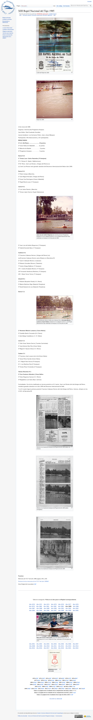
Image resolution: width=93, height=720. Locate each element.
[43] (73, 692)
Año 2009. (40, 646)
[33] (73, 686)
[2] (36, 678)
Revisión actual (36, 15)
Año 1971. (39, 604)
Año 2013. (68, 646)
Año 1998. (61, 610)
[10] (45, 680)
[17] (49, 682)
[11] (52, 680)
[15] (34, 682)
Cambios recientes (7, 19)
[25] (56, 684)
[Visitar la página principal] (8, 7)
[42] (83, 688)
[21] (77, 682)
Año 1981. (46, 606)
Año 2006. (68, 644)
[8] (75, 678)
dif (20, 15)
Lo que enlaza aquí (7, 27)
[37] (49, 688)
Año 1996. (47, 610)
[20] (70, 682)
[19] (63, 682)
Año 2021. (68, 648)
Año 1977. (68, 604)
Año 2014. (76, 646)
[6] (62, 678)
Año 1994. (32, 610)
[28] (77, 684)
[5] (56, 678)
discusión (45, 14)
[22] (34, 684)
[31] (53, 686)
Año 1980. (39, 606)
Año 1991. (61, 608)
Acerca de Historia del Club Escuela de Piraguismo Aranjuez (41, 715)
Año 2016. (39, 648)
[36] (42, 688)
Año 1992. (68, 608)
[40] (69, 688)
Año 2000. (76, 610)
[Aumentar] (72, 72)
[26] (63, 684)
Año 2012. (61, 646)
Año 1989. (47, 608)
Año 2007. (76, 644)
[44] (71, 694)
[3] (43, 678)
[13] (66, 680)
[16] (42, 682)
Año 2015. (32, 648)
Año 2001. (32, 644)
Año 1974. (47, 604)
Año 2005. (61, 644)
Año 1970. (32, 604)
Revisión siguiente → (48, 15)
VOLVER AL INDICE (54, 698)
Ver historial (66, 6)
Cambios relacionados (8, 29)
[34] (28, 688)
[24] (48, 684)
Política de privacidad (22, 715)
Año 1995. (39, 610)
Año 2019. (61, 648)
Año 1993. (76, 608)
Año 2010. (47, 646)
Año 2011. (54, 646)
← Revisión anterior (26, 15)
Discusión (24, 6)
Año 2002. (39, 644)
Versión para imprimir (8, 33)
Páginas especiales (7, 31)
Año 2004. (54, 644)
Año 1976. (61, 604)
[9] (38, 680)
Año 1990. (54, 608)
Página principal (6, 17)
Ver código (59, 6)
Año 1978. (76, 604)
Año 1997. (54, 610)
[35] (35, 688)
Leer (54, 6)
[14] (74, 680)
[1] (34, 584)
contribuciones (52, 14)
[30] (46, 686)
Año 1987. (32, 608)
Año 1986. (76, 606)
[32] (60, 686)
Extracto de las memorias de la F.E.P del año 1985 (32, 581)
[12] (59, 680)
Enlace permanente (7, 35)
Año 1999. (68, 610)
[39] (62, 688)
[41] (76, 688)
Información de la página (7, 37)
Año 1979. (32, 606)
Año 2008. (32, 646)
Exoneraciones (59, 715)
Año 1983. (61, 606)
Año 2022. (76, 648)
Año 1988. (39, 608)
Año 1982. (54, 606)
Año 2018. (54, 648)
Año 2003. (47, 644)
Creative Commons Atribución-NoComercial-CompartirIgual (50, 713)
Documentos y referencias (6, 22)
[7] (69, 678)
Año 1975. (54, 604)
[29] (39, 686)
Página (18, 6)
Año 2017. (47, 648)
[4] (49, 678)
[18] (56, 682)
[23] (41, 684)
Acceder (89, 1)
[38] (55, 688)
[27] (70, 684)
